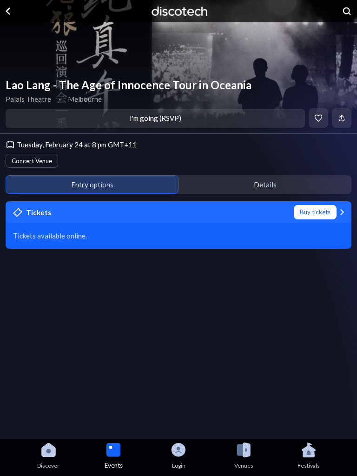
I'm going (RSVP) (155, 118)
